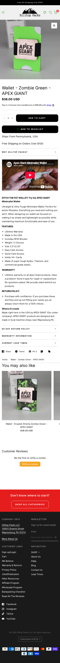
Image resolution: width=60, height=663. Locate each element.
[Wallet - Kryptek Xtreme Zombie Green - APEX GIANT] (27, 395)
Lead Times (37, 574)
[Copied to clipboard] (50, 351)
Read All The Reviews (13, 596)
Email (33, 531)
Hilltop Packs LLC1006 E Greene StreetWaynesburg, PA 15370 (14, 529)
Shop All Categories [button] (30, 504)
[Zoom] (54, 25)
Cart (4, 556)
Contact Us (37, 570)
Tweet (22, 351)
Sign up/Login (9, 552)
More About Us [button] (10, 538)
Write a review (30, 464)
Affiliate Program (10, 583)
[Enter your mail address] (55, 537)
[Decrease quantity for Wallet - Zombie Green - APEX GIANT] (4, 118)
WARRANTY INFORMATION (17, 336)
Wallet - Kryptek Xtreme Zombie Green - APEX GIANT (26, 425)
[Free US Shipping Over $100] (30, 2)
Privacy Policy (9, 569)
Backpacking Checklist (13, 591)
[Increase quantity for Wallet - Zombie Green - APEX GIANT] (12, 118)
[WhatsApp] (42, 351)
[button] (45, 12)
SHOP (34, 552)
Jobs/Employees (10, 574)
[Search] (50, 12)
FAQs (33, 561)
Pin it (34, 351)
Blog (33, 565)
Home (5, 359)
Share (8, 351)
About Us (36, 556)
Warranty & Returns (12, 565)
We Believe (7, 561)
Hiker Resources (10, 578)
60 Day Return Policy (16, 329)
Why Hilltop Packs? (15, 152)
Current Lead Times (15, 343)
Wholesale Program (12, 587)
